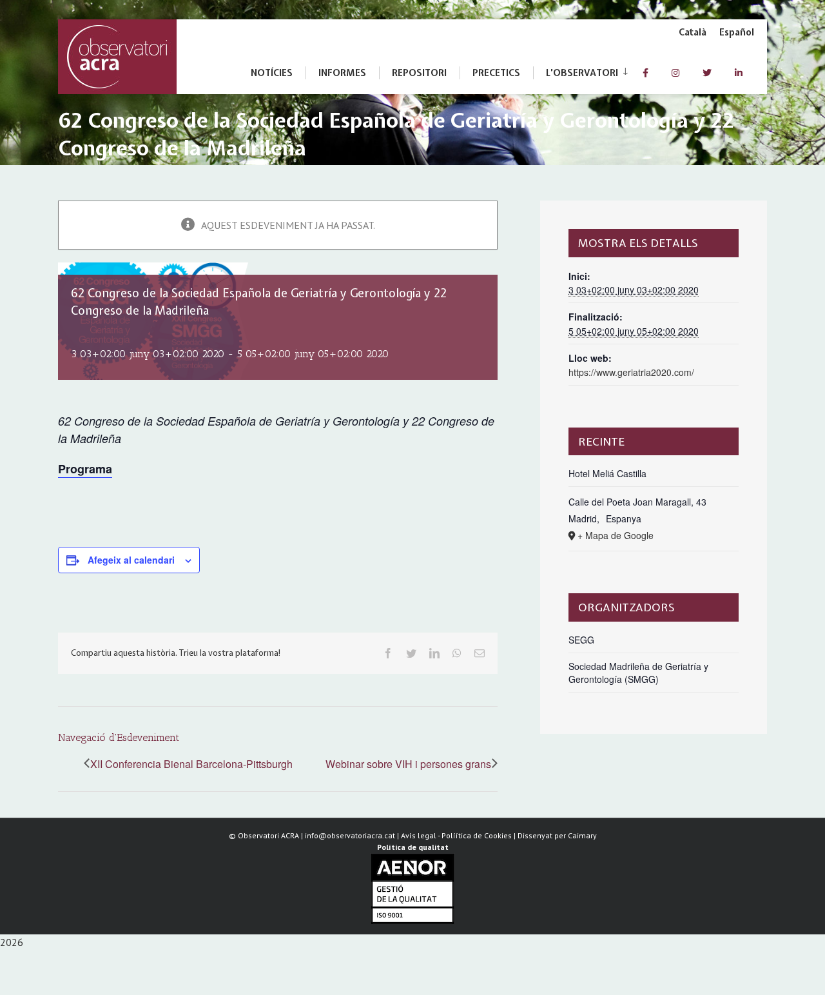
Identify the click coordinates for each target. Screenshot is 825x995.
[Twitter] (707, 72)
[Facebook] (645, 72)
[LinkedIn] (738, 72)
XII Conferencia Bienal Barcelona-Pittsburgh (191, 763)
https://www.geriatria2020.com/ (631, 372)
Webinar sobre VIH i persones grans (408, 763)
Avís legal (418, 835)
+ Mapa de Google (616, 535)
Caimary (582, 835)
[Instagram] (675, 72)
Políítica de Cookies (477, 835)
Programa (85, 468)
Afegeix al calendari (131, 559)
